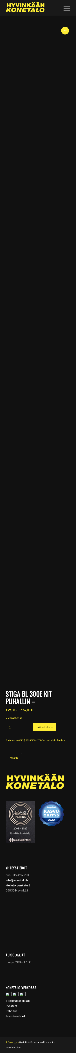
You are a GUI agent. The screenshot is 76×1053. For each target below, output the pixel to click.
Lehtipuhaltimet (57, 740)
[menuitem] (65, 8)
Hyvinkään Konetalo (29, 1042)
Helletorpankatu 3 (18, 885)
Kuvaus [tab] (14, 757)
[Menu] (65, 8)
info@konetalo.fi (17, 880)
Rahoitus (11, 1011)
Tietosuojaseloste (18, 1000)
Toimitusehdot (15, 1016)
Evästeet (11, 1006)
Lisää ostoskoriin (44, 727)
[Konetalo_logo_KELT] (31, 8)
